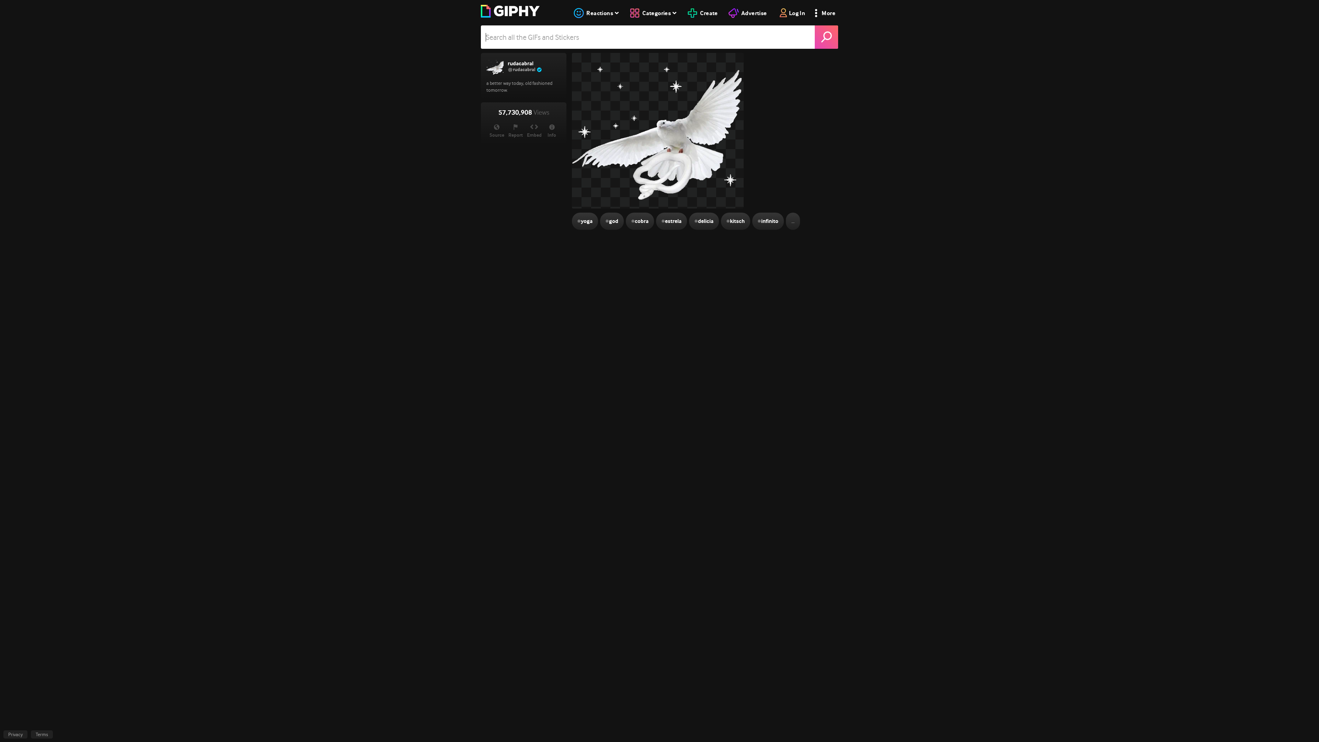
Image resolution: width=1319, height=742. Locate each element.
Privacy (15, 734)
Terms (42, 734)
